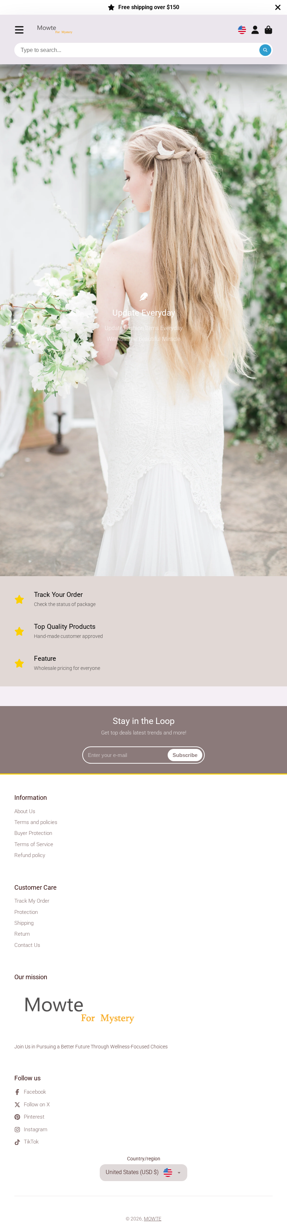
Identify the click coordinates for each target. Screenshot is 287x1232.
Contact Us (27, 945)
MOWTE (152, 1218)
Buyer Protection (33, 833)
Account (255, 30)
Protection (26, 912)
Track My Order (31, 901)
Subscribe (185, 755)
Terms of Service (33, 844)
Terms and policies (35, 822)
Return (22, 934)
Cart (268, 30)
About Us (24, 811)
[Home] (56, 30)
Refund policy (29, 855)
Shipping (24, 923)
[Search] (265, 50)
